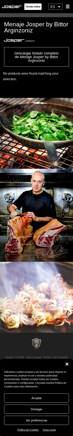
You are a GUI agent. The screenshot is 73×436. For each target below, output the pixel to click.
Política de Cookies (28, 430)
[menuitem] (55, 7)
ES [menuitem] (52, 7)
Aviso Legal (49, 430)
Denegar (36, 409)
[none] (55, 7)
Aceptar (36, 398)
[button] (67, 364)
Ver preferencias (36, 420)
